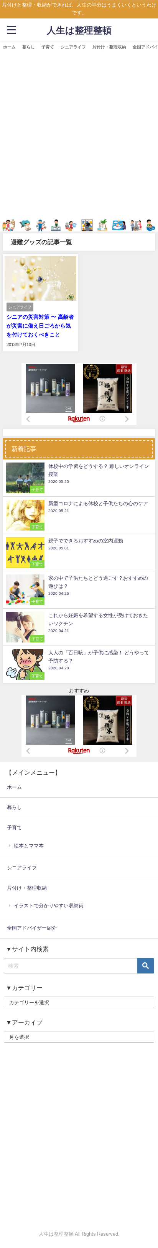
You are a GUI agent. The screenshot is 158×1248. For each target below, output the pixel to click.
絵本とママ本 (29, 845)
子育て (47, 47)
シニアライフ (73, 47)
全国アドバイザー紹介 (32, 927)
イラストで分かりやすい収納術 (49, 905)
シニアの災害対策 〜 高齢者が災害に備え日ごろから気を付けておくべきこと (40, 325)
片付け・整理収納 (109, 47)
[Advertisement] (79, 136)
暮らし (28, 47)
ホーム (9, 47)
